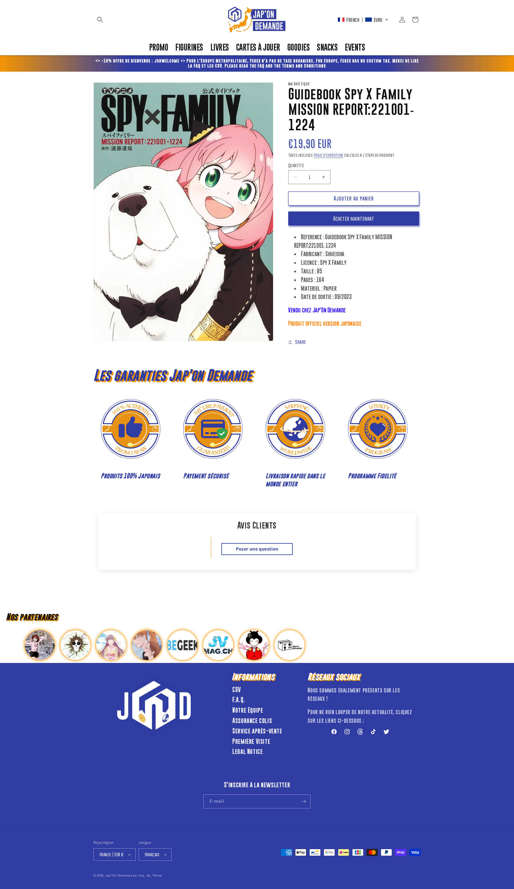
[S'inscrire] (303, 801)
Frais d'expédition (329, 155)
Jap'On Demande (119, 875)
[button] (99, 19)
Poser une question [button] (257, 549)
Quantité (296, 165)
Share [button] (300, 341)
